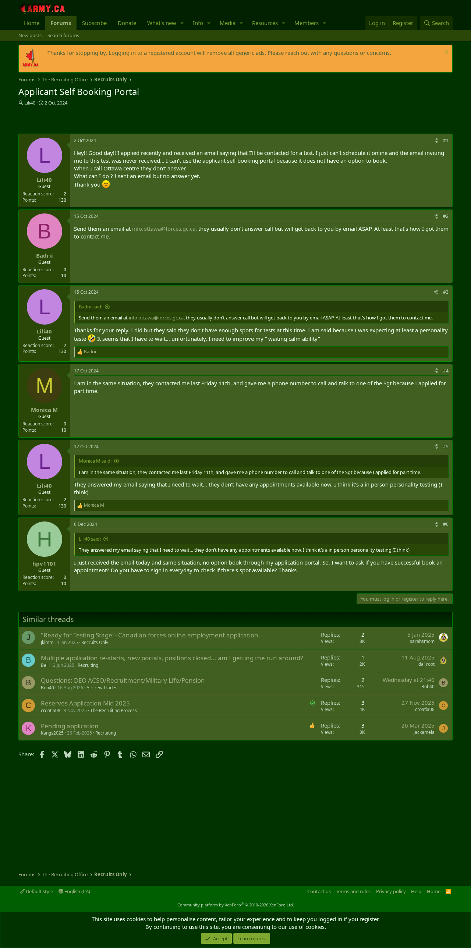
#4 (446, 371)
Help (416, 891)
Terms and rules (353, 891)
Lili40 (29, 102)
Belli (45, 665)
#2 (446, 216)
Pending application (70, 726)
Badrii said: (90, 306)
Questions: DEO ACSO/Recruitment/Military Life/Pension (123, 680)
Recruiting (88, 665)
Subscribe (94, 22)
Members (306, 22)
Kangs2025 (52, 733)
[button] (182, 23)
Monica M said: (95, 460)
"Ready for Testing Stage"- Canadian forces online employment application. (150, 635)
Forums (60, 22)
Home (31, 22)
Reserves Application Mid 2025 (85, 703)
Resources (265, 22)
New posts (30, 35)
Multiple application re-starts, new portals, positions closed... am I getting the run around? (172, 658)
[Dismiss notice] (445, 53)
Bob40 (47, 688)
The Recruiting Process (113, 710)
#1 (446, 140)
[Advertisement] (104, 121)
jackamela (424, 732)
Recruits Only (94, 642)
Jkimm (47, 642)
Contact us (319, 891)
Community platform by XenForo (235, 905)
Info (198, 22)
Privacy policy (391, 891)
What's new (161, 22)
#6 (446, 524)
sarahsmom (422, 641)
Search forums (63, 35)
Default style (39, 891)
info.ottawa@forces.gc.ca (163, 228)
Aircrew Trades (101, 688)
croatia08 (50, 710)
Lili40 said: (90, 538)
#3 (446, 292)
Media (228, 22)
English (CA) (76, 891)
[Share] (435, 141)
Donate (127, 22)
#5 (446, 446)
